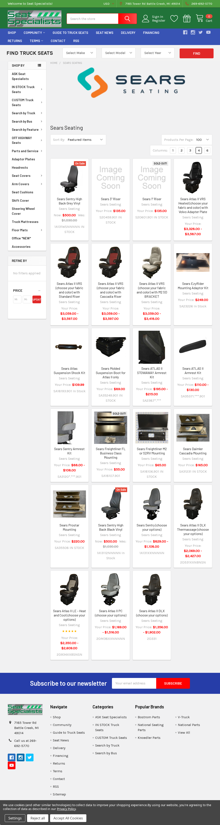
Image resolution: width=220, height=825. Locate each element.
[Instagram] (193, 32)
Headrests (20, 167)
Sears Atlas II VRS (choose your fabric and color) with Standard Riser (69, 289)
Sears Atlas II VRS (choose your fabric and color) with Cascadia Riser (110, 289)
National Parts (189, 725)
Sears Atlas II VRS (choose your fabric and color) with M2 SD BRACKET (152, 289)
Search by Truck (23, 113)
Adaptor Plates (23, 159)
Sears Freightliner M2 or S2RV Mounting (152, 451)
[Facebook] (185, 32)
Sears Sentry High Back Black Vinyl (110, 527)
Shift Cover (20, 200)
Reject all (38, 818)
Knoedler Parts (149, 738)
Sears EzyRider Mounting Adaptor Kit (193, 285)
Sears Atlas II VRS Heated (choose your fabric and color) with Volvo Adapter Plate (193, 205)
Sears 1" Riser (151, 199)
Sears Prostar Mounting (69, 527)
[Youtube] (208, 32)
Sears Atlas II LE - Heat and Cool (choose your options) (69, 615)
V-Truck (184, 717)
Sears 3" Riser (111, 199)
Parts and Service (25, 151)
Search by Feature (25, 129)
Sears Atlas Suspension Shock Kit (69, 370)
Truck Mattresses (25, 222)
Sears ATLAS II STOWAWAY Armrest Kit (152, 372)
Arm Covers (20, 184)
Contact (58, 41)
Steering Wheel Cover (23, 211)
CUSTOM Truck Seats (23, 102)
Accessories (21, 246)
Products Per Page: (178, 140)
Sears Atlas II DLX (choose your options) (152, 613)
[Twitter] (201, 32)
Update (37, 299)
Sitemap (59, 794)
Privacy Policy (66, 809)
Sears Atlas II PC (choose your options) (110, 613)
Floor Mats (20, 230)
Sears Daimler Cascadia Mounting (192, 451)
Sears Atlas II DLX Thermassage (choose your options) (193, 529)
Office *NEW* (21, 238)
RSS (76, 41)
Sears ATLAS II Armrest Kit (192, 370)
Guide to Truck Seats (70, 33)
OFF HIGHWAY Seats (22, 140)
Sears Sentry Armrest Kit (69, 451)
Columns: (160, 150)
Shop (12, 33)
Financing (151, 33)
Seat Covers (21, 175)
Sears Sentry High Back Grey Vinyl (69, 201)
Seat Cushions (22, 192)
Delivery (128, 33)
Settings (15, 818)
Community (33, 33)
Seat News (104, 33)
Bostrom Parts (149, 717)
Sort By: (59, 140)
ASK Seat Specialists (20, 76)
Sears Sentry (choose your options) (152, 527)
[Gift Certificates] (189, 18)
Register (158, 21)
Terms (35, 41)
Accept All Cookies (68, 818)
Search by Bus (22, 121)
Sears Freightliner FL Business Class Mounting (110, 453)
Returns (15, 41)
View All (184, 732)
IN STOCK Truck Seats (23, 89)
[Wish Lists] (176, 18)
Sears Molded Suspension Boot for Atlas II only (110, 372)
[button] (27, 290)
